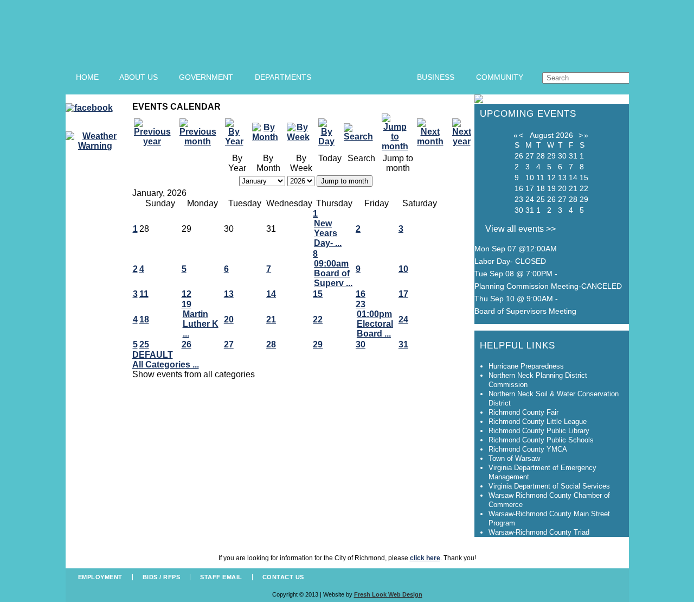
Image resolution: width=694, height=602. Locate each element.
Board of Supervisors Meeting (525, 311)
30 (360, 344)
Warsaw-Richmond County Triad (539, 532)
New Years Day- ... (328, 233)
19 (186, 304)
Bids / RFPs (162, 577)
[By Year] (237, 132)
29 (318, 344)
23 (360, 304)
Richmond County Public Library (539, 431)
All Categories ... (165, 364)
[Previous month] (201, 132)
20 (229, 319)
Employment (100, 577)
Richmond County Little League (538, 421)
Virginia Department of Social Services (549, 486)
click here (425, 558)
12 (186, 294)
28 (271, 344)
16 (360, 294)
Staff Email (221, 577)
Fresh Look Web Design (388, 594)
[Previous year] (155, 132)
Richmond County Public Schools (541, 440)
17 (403, 294)
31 (403, 344)
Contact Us (283, 577)
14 (271, 294)
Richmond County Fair (523, 412)
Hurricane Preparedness (526, 366)
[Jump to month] (398, 132)
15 (318, 294)
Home (87, 77)
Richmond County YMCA (528, 449)
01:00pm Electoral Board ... (375, 323)
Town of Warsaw (514, 458)
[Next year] (465, 132)
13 (229, 294)
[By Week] (301, 132)
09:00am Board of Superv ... (333, 273)
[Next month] (433, 132)
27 (229, 344)
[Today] (330, 132)
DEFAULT (152, 354)
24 (403, 319)
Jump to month (344, 181)
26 (186, 344)
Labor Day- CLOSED (510, 261)
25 (144, 344)
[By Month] (268, 132)
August (542, 135)
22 (318, 319)
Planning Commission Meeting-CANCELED (548, 286)
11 (144, 294)
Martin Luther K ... (201, 323)
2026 (564, 135)
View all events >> (520, 228)
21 (271, 319)
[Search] (362, 132)
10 (403, 269)
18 (144, 319)
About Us (138, 77)
